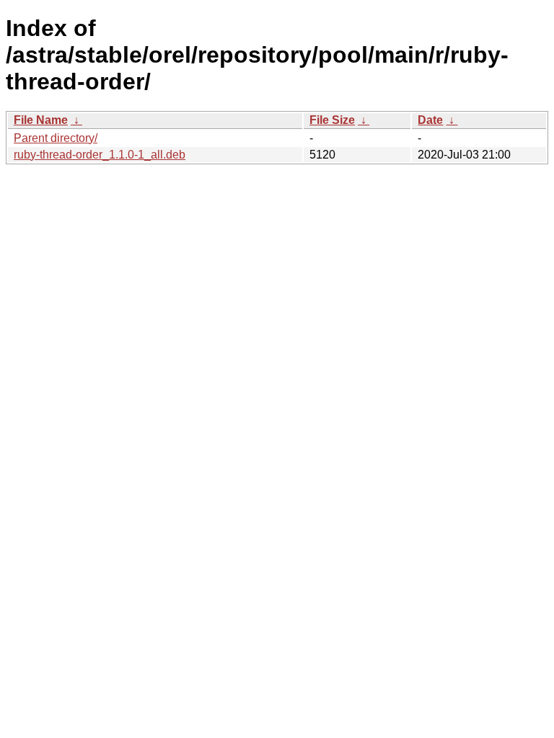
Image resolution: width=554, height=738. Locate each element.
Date (430, 120)
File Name (41, 120)
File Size (332, 120)
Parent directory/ (55, 138)
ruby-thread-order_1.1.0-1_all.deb (99, 154)
